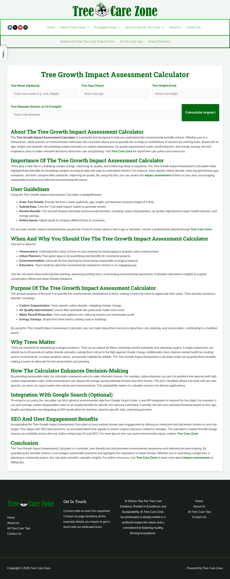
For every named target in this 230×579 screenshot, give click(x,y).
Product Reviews (159, 41)
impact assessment (158, 175)
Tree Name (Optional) (25, 85)
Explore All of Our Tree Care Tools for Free (87, 41)
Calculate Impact (200, 112)
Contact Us (193, 27)
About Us (175, 27)
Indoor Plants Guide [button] (73, 27)
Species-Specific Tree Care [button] (142, 27)
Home (51, 27)
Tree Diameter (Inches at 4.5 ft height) (36, 106)
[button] (75, 27)
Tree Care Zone (121, 151)
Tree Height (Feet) (164, 85)
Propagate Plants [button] (105, 27)
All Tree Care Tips (131, 41)
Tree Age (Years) (92, 85)
